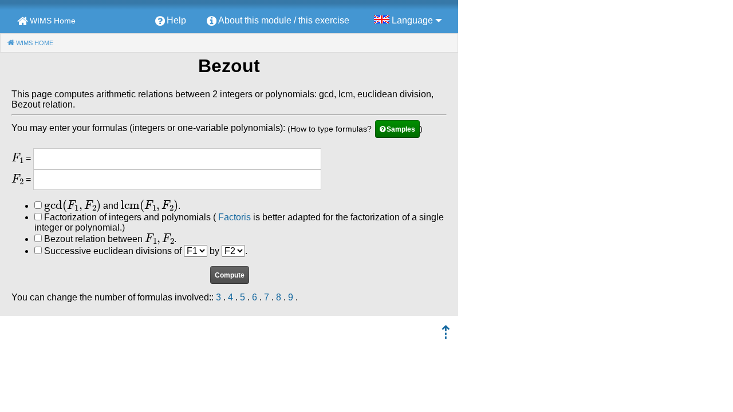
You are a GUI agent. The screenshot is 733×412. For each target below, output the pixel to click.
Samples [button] (401, 129)
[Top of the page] (446, 335)
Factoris (234, 217)
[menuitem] (170, 21)
